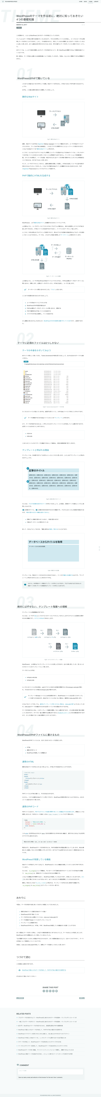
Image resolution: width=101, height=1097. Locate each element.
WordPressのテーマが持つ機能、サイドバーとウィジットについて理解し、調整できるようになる (46, 1050)
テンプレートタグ (41, 883)
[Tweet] (47, 991)
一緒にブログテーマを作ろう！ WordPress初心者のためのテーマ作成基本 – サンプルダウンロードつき (47, 1021)
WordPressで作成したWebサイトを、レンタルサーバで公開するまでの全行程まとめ (42, 1038)
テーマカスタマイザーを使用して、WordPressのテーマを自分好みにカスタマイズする (42, 1046)
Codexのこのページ (63, 712)
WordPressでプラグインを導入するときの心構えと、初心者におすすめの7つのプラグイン (43, 1033)
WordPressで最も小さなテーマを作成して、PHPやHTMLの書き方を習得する (44, 970)
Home (80, 1)
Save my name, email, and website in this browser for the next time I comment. (41, 1077)
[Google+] (50, 991)
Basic (85, 1)
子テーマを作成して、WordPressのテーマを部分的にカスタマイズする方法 (39, 1042)
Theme (90, 1)
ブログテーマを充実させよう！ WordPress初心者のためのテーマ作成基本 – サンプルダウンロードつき (47, 1017)
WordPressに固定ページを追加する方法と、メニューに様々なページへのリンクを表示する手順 (45, 1054)
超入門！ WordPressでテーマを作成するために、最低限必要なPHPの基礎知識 (40, 1025)
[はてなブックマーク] (53, 991)
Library (96, 1)
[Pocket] (56, 991)
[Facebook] (44, 991)
